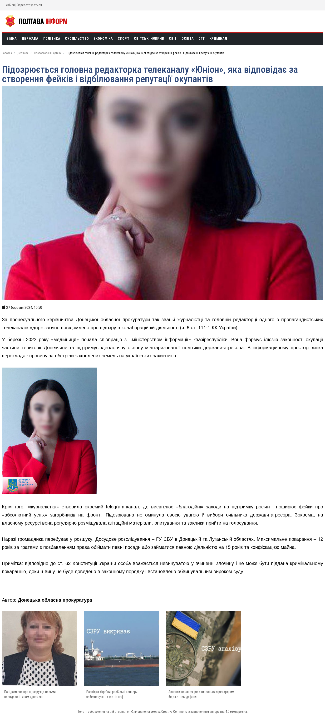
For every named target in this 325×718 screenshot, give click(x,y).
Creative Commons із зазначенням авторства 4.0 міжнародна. (204, 711)
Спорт (123, 39)
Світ (173, 39)
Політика (51, 39)
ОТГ (201, 39)
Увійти (10, 5)
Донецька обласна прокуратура (55, 599)
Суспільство (77, 39)
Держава (30, 39)
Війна (12, 39)
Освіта (188, 39)
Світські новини (149, 39)
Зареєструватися (29, 5)
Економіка (103, 39)
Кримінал (218, 39)
